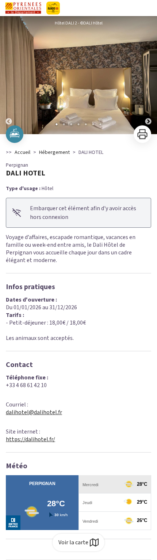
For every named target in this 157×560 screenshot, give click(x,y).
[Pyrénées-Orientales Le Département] (74, 8)
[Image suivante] (148, 75)
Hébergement (54, 152)
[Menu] (149, 8)
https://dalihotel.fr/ (30, 439)
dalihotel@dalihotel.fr (34, 412)
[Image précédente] (9, 75)
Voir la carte (73, 542)
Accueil (22, 152)
